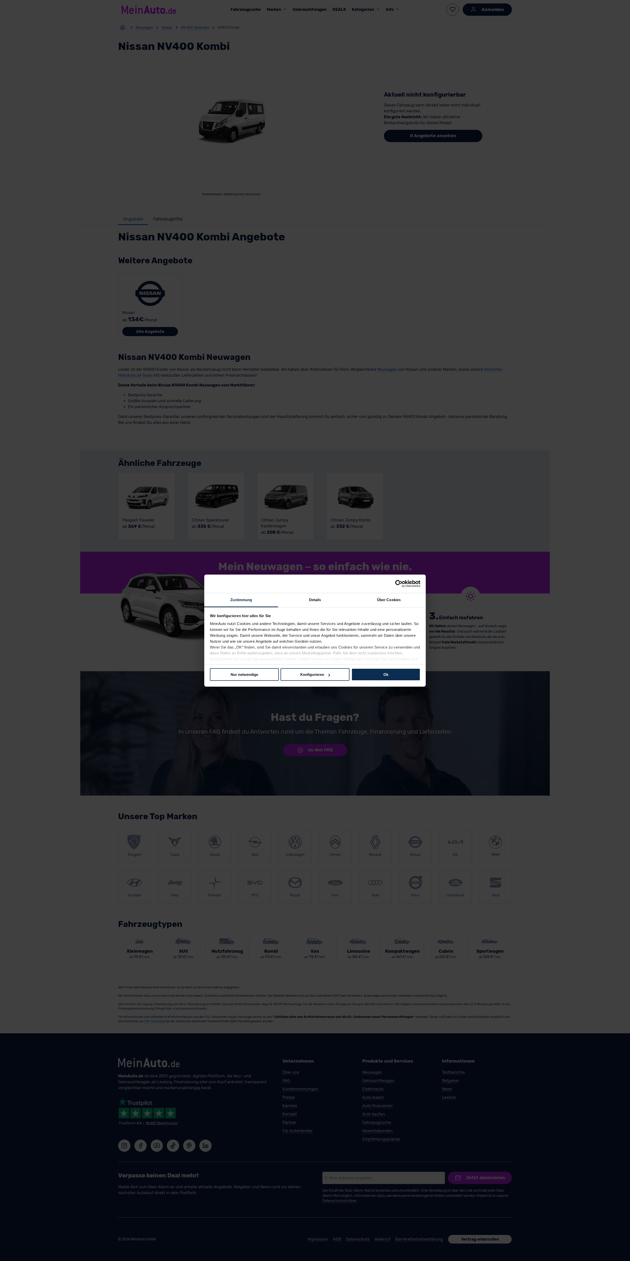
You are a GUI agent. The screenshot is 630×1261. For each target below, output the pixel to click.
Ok (385, 674)
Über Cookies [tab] (389, 599)
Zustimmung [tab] (241, 599)
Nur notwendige (244, 674)
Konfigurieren (312, 674)
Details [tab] (315, 599)
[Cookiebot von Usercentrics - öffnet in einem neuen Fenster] (398, 583)
